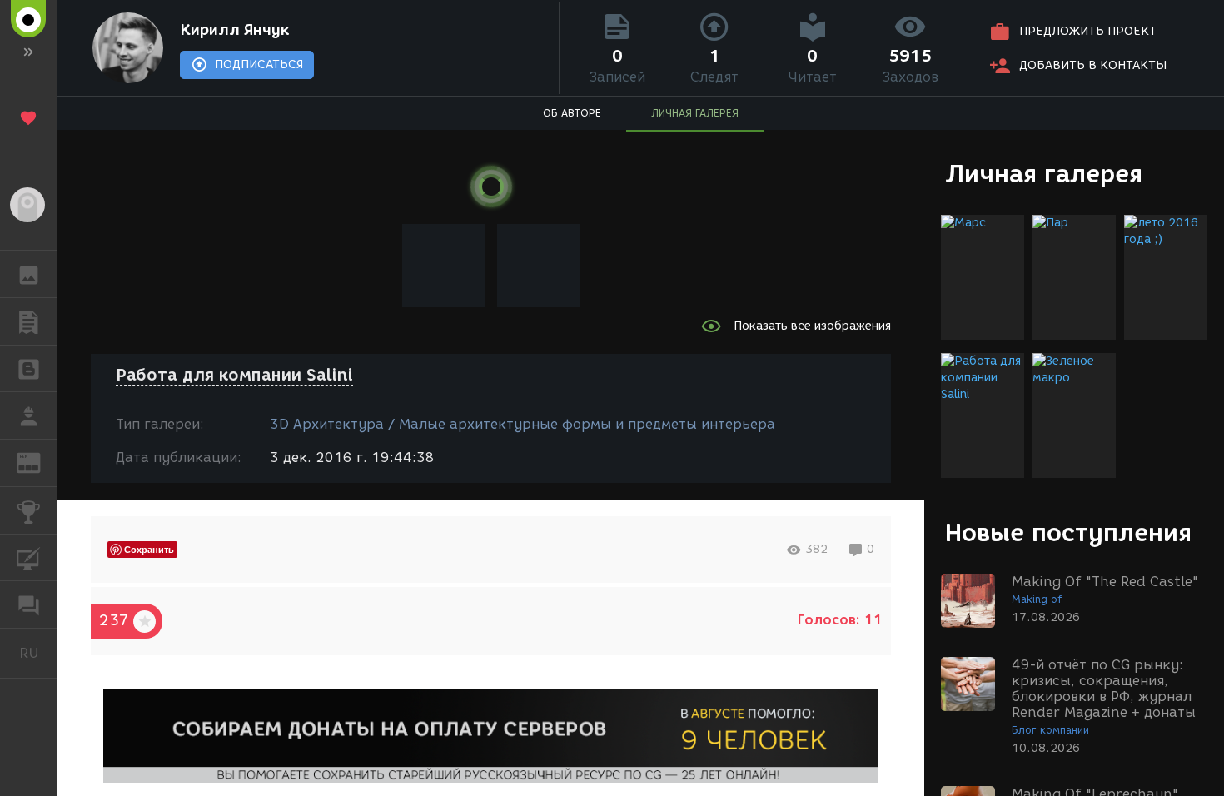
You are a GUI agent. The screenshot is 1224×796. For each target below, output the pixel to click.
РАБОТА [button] (28, 415)
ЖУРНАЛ (38, 462)
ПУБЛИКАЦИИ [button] (28, 321)
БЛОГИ (28, 369)
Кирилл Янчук (234, 30)
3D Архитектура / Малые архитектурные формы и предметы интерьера (522, 424)
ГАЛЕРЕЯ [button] (28, 274)
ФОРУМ (28, 604)
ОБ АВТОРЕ (572, 113)
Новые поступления (1068, 532)
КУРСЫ (28, 558)
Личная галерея (1043, 173)
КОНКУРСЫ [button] (28, 510)
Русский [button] (38, 652)
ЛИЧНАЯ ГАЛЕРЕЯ (695, 113)
